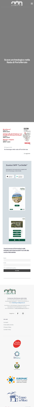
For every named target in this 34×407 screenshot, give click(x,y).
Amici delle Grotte (8, 324)
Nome (5, 258)
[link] (10, 176)
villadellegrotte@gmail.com (18, 302)
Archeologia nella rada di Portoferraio (16, 149)
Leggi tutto (27, 153)
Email (5, 262)
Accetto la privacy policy (10, 268)
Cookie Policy (7, 329)
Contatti (6, 322)
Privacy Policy (7, 327)
